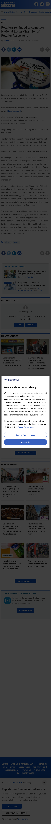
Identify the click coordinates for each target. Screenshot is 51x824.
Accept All (25, 442)
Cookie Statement (26, 427)
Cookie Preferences (25, 435)
